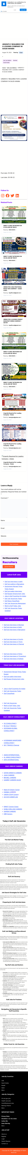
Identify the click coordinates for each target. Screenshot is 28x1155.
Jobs (23, 594)
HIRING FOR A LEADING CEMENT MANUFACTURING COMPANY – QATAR (13, 321)
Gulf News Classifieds (12, 601)
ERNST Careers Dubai (11, 807)
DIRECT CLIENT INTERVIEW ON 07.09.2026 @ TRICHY (12, 226)
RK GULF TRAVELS (10, 726)
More (2, 1090)
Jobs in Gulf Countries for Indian (15, 596)
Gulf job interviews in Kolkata (13, 659)
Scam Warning (5, 1123)
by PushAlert (4, 11)
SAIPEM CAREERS (10, 811)
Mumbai (15, 60)
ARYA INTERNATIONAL (11, 760)
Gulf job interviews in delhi (13, 581)
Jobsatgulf (2, 834)
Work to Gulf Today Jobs (13, 606)
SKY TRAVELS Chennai (11, 745)
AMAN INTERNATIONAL (12, 755)
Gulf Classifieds (9, 693)
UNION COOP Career (11, 794)
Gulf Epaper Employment (13, 594)
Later (15, 10)
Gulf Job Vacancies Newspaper (15, 603)
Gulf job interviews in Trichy (13, 642)
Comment (5, 498)
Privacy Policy (5, 1116)
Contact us (4, 1143)
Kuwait (3, 1085)
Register (3, 1136)
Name (3, 520)
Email (2, 528)
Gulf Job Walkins (7, 60)
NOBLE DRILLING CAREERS (13, 809)
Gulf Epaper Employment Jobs (14, 679)
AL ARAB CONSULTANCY (12, 757)
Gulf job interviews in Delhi (13, 627)
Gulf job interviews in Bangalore (14, 630)
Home (4, 67)
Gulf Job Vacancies (10, 703)
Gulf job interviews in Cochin (13, 639)
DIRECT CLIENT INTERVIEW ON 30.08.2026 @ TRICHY (12, 383)
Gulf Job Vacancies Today (13, 598)
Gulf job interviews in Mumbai (14, 625)
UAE (2, 1080)
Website (3, 536)
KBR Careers (8, 814)
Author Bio (4, 1121)
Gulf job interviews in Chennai (14, 644)
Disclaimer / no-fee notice (9, 1118)
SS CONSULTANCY (10, 723)
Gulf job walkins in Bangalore (14, 584)
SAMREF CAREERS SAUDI (12, 780)
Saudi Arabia (6, 62)
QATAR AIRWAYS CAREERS (13, 773)
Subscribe (23, 10)
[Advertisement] (14, 22)
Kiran (21, 52)
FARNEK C (7, 792)
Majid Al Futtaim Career (12, 790)
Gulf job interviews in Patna (13, 654)
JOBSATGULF (16, 1150)
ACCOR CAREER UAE (11, 797)
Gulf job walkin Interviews (13, 591)
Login (3, 1139)
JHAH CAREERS (9, 775)
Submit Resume (5, 1141)
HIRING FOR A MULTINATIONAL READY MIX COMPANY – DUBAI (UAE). (12, 288)
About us (4, 1134)
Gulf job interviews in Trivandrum (15, 656)
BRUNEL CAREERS (10, 778)
